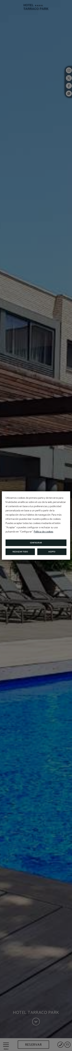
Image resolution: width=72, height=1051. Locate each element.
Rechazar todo (20, 551)
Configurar (36, 542)
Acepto (51, 551)
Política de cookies (43, 532)
